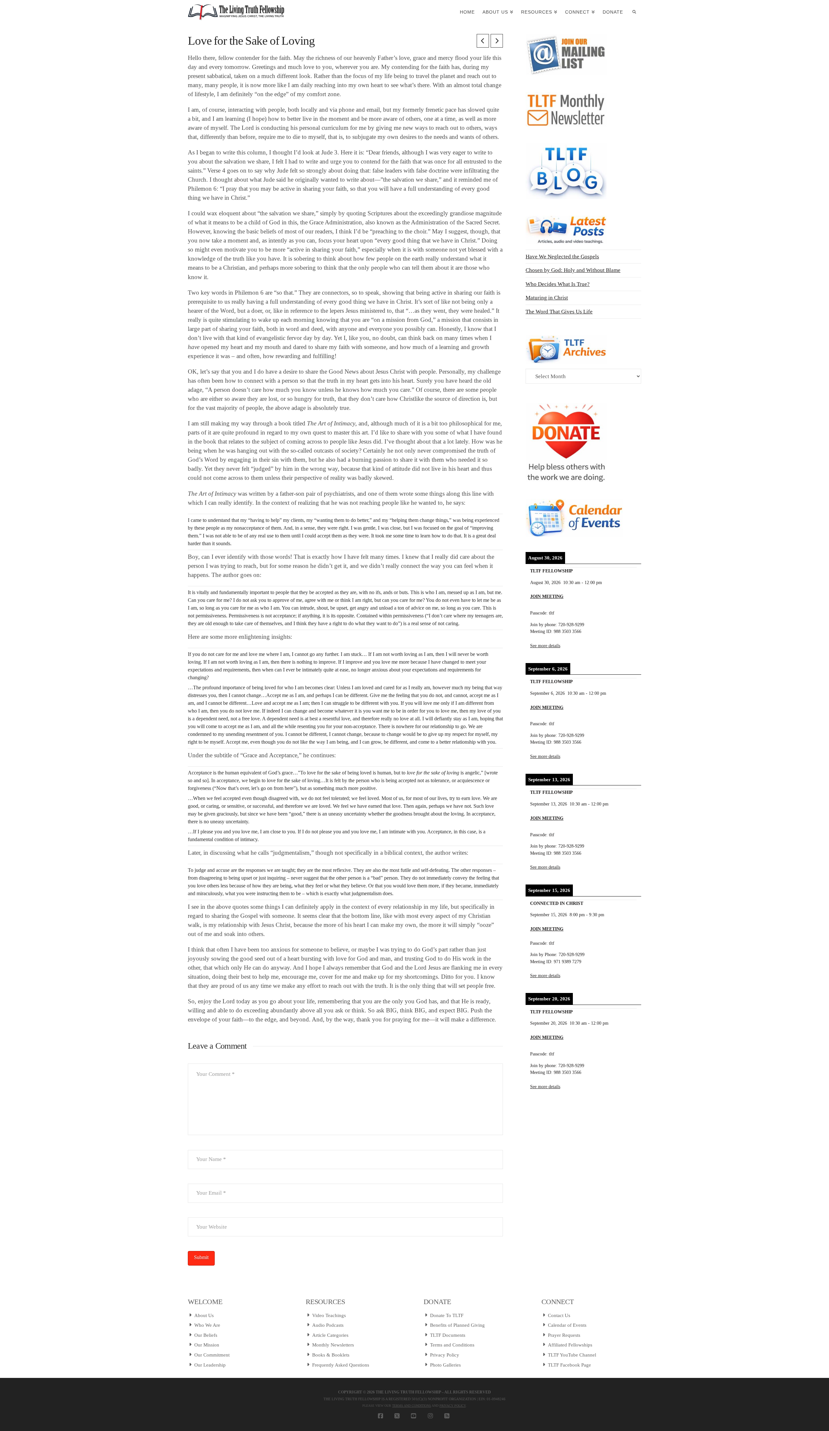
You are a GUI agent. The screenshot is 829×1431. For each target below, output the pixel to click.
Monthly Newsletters (333, 1344)
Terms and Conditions (452, 1344)
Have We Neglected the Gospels (562, 257)
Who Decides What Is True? (558, 284)
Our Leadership (210, 1365)
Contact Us (559, 1315)
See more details (545, 645)
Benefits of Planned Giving (457, 1325)
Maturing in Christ (547, 298)
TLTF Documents (447, 1335)
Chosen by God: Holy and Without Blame (573, 270)
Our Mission (206, 1344)
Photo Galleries (445, 1365)
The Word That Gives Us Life (559, 312)
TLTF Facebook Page (569, 1365)
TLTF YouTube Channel (572, 1355)
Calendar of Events (567, 1325)
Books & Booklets (330, 1355)
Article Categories (330, 1335)
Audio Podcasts (328, 1325)
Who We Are (207, 1325)
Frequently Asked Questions (340, 1365)
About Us (204, 1315)
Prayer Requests (564, 1335)
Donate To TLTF (446, 1315)
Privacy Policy (444, 1355)
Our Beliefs (205, 1335)
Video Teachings (329, 1315)
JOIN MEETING (546, 596)
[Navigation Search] (634, 11)
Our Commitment (212, 1355)
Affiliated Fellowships (570, 1344)
